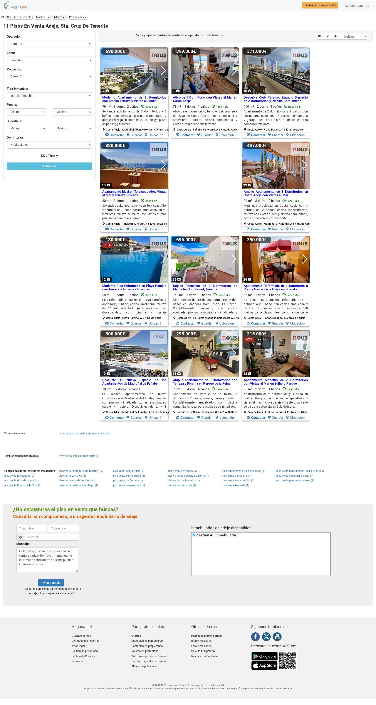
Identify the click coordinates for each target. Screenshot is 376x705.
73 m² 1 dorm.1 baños (205, 118)
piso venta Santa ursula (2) (129, 475)
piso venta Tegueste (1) (235, 485)
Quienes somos (81, 635)
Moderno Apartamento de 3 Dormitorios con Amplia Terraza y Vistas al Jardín (134, 99)
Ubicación (156, 135)
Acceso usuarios (357, 6)
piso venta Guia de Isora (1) (20, 480)
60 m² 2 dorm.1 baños (276, 400)
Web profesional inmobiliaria (148, 656)
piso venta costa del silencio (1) (294, 475)
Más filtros (48, 155)
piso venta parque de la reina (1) (295, 480)
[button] (77, 17)
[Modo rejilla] (320, 36)
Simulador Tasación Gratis (320, 5)
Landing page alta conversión (149, 661)
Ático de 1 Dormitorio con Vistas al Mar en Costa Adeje (205, 99)
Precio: (12, 105)
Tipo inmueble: (17, 89)
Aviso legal (78, 646)
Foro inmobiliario (201, 646)
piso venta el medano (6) (182, 470)
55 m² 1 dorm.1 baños (276, 306)
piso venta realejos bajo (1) (129, 485)
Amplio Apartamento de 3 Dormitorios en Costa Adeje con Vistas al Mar (276, 193)
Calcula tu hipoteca (203, 651)
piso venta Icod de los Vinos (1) (77, 480)
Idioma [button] (76, 661)
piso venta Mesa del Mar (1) (238, 480)
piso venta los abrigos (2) (19, 475)
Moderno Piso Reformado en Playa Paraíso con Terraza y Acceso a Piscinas (134, 287)
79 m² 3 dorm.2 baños (136, 118)
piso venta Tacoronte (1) (182, 485)
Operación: (14, 37)
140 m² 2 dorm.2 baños (206, 306)
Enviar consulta (51, 582)
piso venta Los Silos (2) (72, 475)
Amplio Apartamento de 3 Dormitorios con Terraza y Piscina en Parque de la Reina (205, 382)
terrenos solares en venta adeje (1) (79, 455)
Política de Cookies (83, 656)
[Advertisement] (205, 187)
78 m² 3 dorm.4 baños (206, 400)
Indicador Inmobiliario (204, 656)
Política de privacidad (85, 651)
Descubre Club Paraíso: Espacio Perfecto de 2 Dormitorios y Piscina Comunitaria (276, 99)
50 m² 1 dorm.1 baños (134, 306)
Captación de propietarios (147, 646)
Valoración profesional (145, 651)
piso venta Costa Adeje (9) (128, 470)
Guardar (136, 135)
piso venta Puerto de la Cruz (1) (22, 485)
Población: (14, 69)
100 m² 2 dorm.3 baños (276, 118)
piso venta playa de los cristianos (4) (243, 470)
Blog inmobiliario (201, 640)
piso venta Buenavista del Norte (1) (188, 475)
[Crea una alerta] (336, 36)
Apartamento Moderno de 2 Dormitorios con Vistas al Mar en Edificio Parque (276, 382)
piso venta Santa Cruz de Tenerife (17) (81, 470)
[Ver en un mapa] (328, 36)
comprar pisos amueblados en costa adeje (84, 433)
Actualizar (49, 166)
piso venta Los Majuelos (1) (184, 480)
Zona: (11, 53)
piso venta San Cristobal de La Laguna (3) (301, 470)
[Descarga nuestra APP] (274, 661)
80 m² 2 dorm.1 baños (134, 212)
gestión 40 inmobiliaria (216, 535)
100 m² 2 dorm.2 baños (136, 400)
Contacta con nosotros (85, 640)
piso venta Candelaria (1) (237, 475)
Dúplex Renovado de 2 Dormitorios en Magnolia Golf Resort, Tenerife (205, 287)
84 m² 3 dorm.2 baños (277, 212)
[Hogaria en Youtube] (278, 637)
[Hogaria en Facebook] (256, 637)
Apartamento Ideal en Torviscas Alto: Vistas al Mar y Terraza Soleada (134, 193)
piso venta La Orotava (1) (128, 480)
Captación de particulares (147, 640)
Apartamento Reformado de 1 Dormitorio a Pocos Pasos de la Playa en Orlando (276, 287)
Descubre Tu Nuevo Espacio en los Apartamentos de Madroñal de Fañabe (134, 382)
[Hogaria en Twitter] (267, 638)
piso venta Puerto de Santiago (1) (78, 485)
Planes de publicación (144, 666)
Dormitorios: (16, 137)
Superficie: (14, 121)
